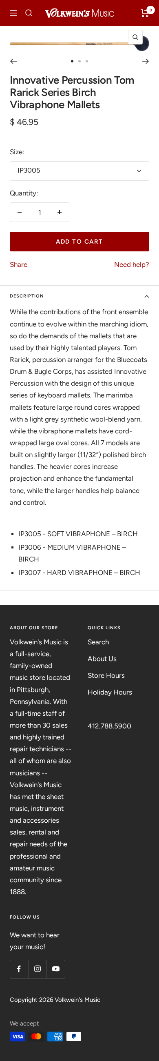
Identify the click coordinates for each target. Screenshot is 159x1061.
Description (27, 296)
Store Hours (106, 675)
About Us (102, 659)
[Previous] (13, 61)
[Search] (29, 13)
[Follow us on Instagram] (37, 969)
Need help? (131, 264)
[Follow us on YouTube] (55, 969)
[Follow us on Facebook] (19, 969)
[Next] (145, 61)
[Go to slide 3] (87, 61)
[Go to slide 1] (72, 61)
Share (18, 264)
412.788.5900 (109, 726)
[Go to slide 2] (79, 61)
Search (98, 642)
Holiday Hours (110, 692)
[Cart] (145, 13)
